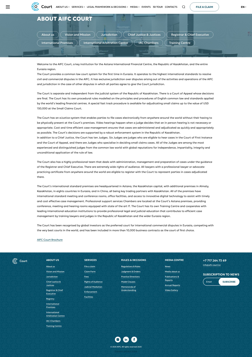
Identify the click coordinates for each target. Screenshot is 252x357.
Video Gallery (171, 290)
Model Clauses (128, 281)
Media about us (172, 271)
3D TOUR (158, 6)
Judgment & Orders (130, 271)
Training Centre (179, 43)
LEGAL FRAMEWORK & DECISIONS (106, 6)
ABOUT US (62, 6)
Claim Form (90, 271)
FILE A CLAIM (204, 7)
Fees (86, 276)
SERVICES (77, 6)
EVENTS (146, 6)
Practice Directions (130, 276)
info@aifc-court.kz (212, 265)
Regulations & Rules (130, 266)
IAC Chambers (149, 43)
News (167, 266)
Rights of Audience (93, 281)
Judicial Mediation (93, 287)
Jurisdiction (109, 35)
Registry (50, 298)
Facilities (88, 297)
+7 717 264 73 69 (214, 260)
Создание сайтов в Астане (126, 351)
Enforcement (90, 291)
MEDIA (134, 6)
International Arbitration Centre (106, 43)
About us (48, 35)
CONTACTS (171, 6)
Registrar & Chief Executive (190, 35)
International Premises (57, 43)
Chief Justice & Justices (144, 35)
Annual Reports (172, 285)
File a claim (89, 266)
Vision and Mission (77, 35)
